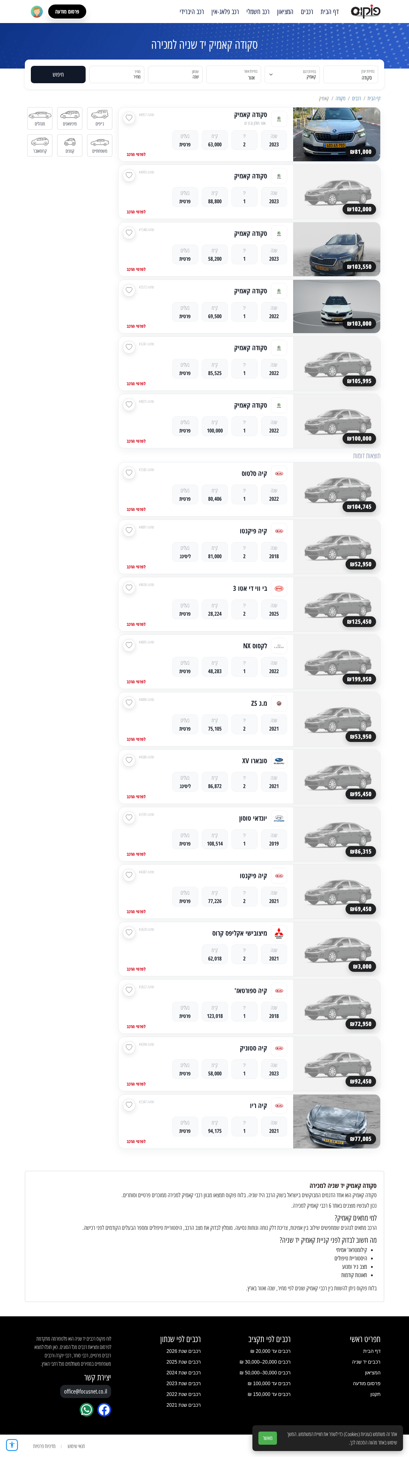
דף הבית (330, 11)
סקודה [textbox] (367, 78)
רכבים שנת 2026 (183, 1351)
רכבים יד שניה (366, 1362)
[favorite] (129, 118)
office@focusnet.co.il (85, 1391)
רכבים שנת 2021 (183, 1405)
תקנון (375, 1394)
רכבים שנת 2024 (183, 1372)
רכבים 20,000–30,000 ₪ (265, 1362)
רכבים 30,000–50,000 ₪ (265, 1372)
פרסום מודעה (67, 11)
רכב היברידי (192, 11)
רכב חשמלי (257, 11)
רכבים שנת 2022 (183, 1394)
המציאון (285, 11)
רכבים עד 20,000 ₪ (270, 1351)
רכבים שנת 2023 (183, 1383)
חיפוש (58, 74)
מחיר (137, 77)
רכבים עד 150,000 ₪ (269, 1394)
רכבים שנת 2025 (183, 1362)
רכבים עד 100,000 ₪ (269, 1383)
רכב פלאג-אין (225, 11)
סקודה (341, 98)
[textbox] (237, 78)
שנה (196, 77)
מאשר (267, 1438)
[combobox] (354, 74)
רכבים (307, 11)
